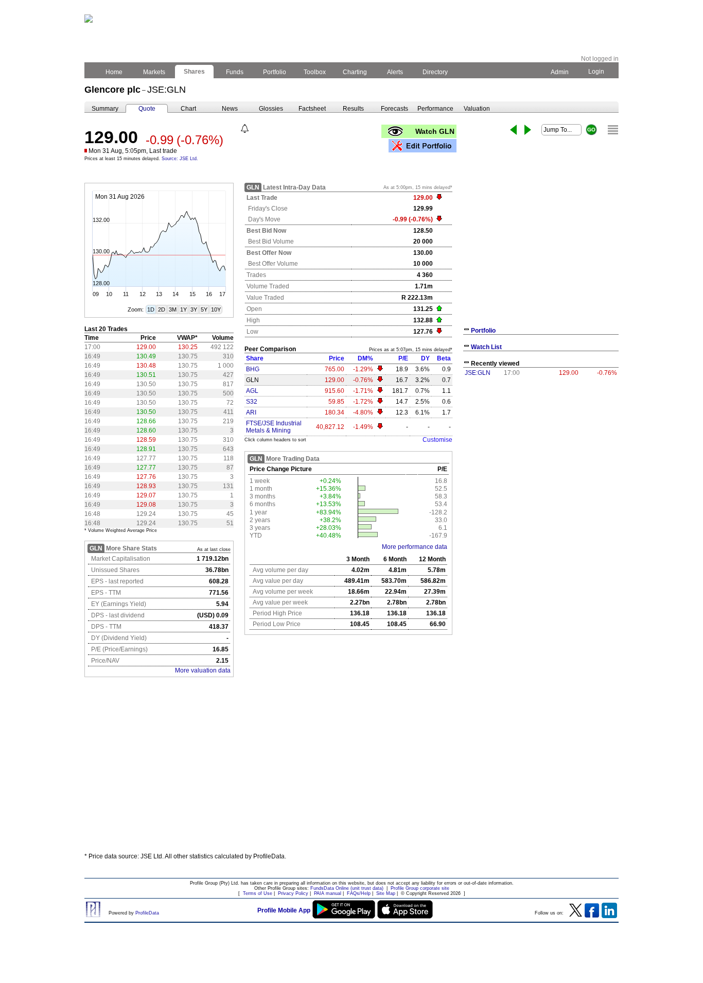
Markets (154, 72)
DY (425, 358)
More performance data (414, 546)
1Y (183, 309)
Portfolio (274, 72)
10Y (216, 309)
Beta (444, 358)
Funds (234, 72)
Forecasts (394, 108)
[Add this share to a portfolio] (422, 145)
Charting (354, 72)
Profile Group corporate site (420, 888)
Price (336, 358)
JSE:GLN (477, 372)
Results (353, 108)
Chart (188, 108)
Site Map (385, 893)
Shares (194, 71)
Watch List (486, 347)
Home (114, 72)
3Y (193, 309)
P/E (403, 358)
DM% (365, 358)
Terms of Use (257, 893)
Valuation (477, 108)
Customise (437, 439)
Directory (435, 72)
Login (596, 71)
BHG (252, 369)
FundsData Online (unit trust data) (346, 888)
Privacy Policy (293, 893)
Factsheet (312, 108)
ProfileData (147, 913)
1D (150, 309)
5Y (204, 309)
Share (254, 358)
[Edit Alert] (245, 128)
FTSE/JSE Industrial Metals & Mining (274, 427)
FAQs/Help (359, 893)
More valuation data (203, 670)
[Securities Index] (613, 130)
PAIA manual (327, 893)
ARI (251, 412)
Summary (105, 108)
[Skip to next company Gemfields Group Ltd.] (527, 130)
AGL (252, 390)
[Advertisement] (351, 769)
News (230, 108)
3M (173, 309)
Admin (559, 72)
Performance (435, 108)
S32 (251, 401)
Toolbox (314, 72)
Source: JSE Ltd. (180, 158)
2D (161, 309)
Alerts (395, 72)
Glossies (271, 108)
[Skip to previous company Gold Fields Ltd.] (513, 130)
